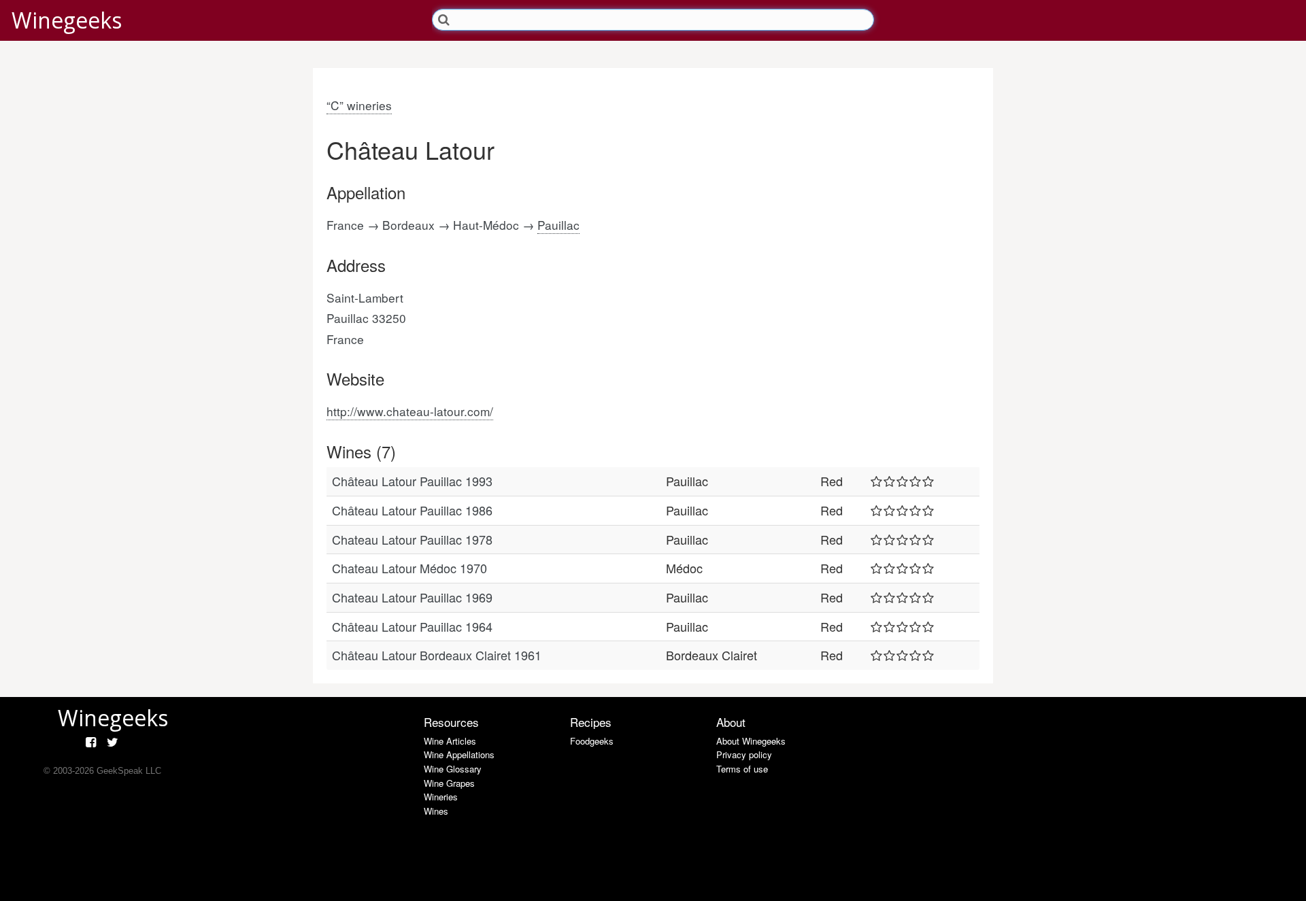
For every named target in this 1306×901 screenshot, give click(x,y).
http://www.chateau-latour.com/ (409, 411)
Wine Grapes (449, 783)
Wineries (441, 796)
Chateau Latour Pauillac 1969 (412, 597)
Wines (436, 810)
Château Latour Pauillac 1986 (412, 510)
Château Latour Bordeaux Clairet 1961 (436, 655)
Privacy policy (744, 754)
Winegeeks (67, 20)
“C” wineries (359, 105)
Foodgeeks (592, 740)
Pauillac (558, 224)
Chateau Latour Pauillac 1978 (412, 539)
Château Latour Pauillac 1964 (412, 626)
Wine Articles (450, 740)
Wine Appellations (459, 754)
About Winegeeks (751, 740)
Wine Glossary (453, 768)
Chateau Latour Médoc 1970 (409, 568)
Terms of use (742, 768)
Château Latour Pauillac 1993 (412, 481)
